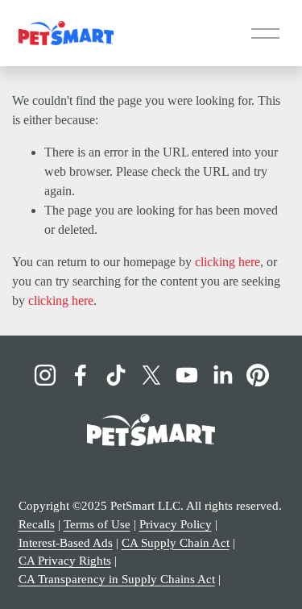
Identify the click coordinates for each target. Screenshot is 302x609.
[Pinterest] (257, 375)
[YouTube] (187, 375)
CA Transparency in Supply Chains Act (117, 579)
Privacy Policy (175, 524)
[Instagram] (45, 375)
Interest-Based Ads (66, 542)
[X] (151, 375)
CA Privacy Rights (65, 560)
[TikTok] (116, 375)
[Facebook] (80, 375)
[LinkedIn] (222, 375)
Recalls (37, 524)
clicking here (227, 262)
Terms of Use (97, 524)
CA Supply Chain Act (176, 542)
